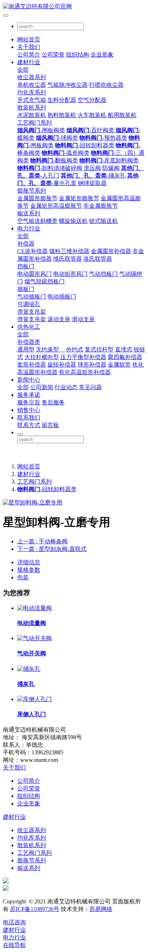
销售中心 (28, 410)
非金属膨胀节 (100, 206)
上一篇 (42, 541)
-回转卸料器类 (84, 145)
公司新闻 (41, 387)
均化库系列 (31, 92)
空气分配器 (92, 100)
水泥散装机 (31, 115)
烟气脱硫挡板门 (44, 281)
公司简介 (28, 54)
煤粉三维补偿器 (69, 251)
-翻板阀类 (54, 160)
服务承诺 (28, 395)
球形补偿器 (92, 365)
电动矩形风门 (70, 274)
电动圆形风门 (34, 274)
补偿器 (25, 244)
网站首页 (28, 39)
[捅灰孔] (28, 669)
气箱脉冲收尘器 (67, 85)
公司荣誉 (53, 54)
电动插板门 (61, 296)
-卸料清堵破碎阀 (49, 168)
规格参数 (28, 570)
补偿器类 (28, 342)
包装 (23, 577)
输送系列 (28, 213)
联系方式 (28, 425)
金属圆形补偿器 (111, 251)
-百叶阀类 (90, 130)
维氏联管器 (67, 259)
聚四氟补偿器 (125, 357)
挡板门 (25, 266)
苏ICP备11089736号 (34, 909)
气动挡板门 (103, 274)
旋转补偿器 (61, 365)
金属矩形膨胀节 (79, 198)
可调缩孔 (28, 304)
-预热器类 (103, 138)
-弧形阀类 (65, 153)
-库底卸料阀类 (109, 160)
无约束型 (50, 349)
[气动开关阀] (34, 638)
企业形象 (102, 54)
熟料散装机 (61, 115)
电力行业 (28, 228)
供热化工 (28, 327)
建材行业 (28, 62)
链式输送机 (103, 221)
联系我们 (28, 417)
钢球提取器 (92, 183)
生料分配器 (61, 100)
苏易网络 (100, 909)
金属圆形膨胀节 (37, 198)
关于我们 (28, 47)
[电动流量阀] (34, 608)
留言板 (50, 425)
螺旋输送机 (73, 221)
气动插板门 (31, 296)
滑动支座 (83, 319)
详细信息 (28, 562)
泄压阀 (92, 168)
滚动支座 (58, 319)
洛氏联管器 (97, 259)
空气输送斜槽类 (37, 221)
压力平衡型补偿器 (83, 357)
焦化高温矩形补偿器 (85, 372)
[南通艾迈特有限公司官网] (74, 6)
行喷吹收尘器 (106, 85)
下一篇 (52, 549)
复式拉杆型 (99, 349)
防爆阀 (111, 168)
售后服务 (53, 402)
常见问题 (90, 387)
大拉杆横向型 (41, 357)
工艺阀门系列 (34, 123)
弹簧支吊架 (31, 312)
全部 (23, 70)
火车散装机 (92, 115)
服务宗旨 (28, 402)
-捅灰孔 (93, 175)
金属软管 (119, 365)
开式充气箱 (31, 100)
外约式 (74, 349)
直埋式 (123, 349)
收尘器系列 (31, 77)
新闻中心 (28, 380)
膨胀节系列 (31, 191)
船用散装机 (122, 115)
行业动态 (66, 387)
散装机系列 (31, 107)
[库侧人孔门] (34, 699)
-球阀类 (57, 138)
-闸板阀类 (41, 130)
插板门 (25, 289)
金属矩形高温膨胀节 (56, 206)
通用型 (25, 349)
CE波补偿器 (32, 251)
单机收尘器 (31, 85)
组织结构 (77, 54)
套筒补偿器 (31, 365)
